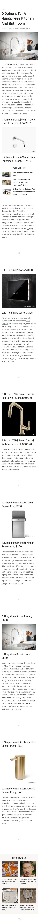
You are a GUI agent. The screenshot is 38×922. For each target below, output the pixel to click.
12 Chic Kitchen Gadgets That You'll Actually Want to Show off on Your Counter (24, 192)
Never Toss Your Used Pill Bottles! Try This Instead (9, 882)
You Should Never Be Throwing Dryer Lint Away (9, 908)
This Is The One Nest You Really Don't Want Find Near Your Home (27, 908)
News (3, 9)
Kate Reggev (8, 28)
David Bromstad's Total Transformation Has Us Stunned (28, 882)
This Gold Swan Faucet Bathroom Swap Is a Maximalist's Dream (21, 182)
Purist (19, 211)
